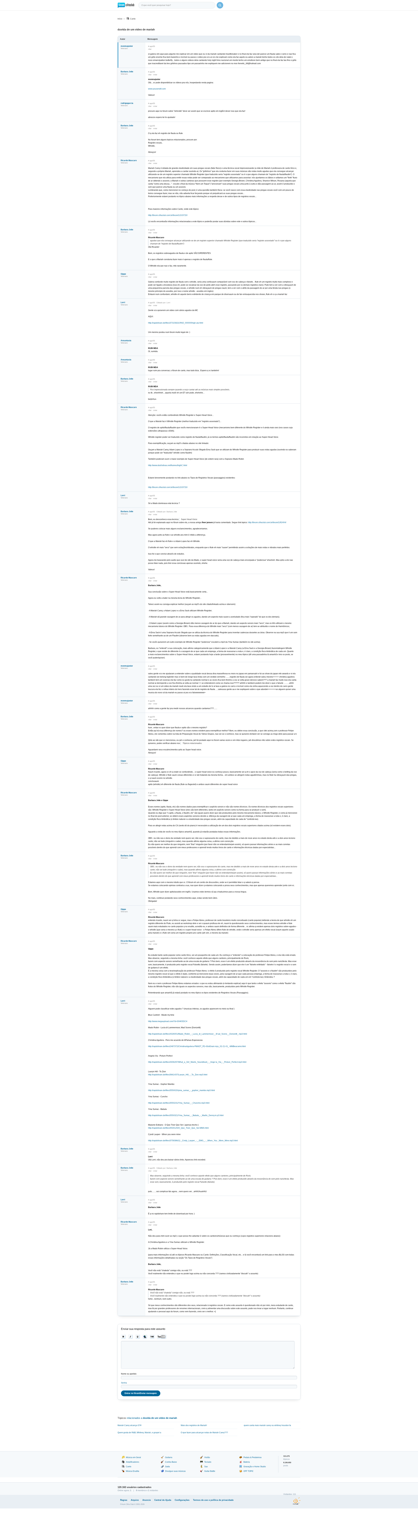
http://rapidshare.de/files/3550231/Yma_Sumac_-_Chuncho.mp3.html (178, 1103)
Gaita (167, 1466)
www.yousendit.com (157, 89)
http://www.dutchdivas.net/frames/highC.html (167, 465)
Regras (123, 1500)
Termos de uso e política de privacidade (213, 1500)
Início (120, 19)
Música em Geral (133, 1457)
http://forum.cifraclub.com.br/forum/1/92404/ (267, 522)
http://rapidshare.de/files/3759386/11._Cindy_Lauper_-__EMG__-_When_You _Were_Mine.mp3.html (193, 1140)
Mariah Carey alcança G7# (129, 1425)
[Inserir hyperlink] (145, 1336)
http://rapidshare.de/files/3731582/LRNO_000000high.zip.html (175, 323)
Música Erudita (132, 1471)
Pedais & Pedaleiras (252, 1457)
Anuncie (146, 1500)
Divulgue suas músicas (175, 1471)
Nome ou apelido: (129, 1374)
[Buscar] (220, 5)
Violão (207, 1457)
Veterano (124, 48)
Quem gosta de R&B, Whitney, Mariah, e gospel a (139, 1432)
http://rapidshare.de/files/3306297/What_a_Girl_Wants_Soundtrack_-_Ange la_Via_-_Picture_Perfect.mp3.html (197, 1062)
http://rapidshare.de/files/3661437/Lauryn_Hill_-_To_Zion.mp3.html (177, 1075)
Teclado (207, 1462)
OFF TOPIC (248, 1471)
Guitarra (168, 1457)
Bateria (246, 1462)
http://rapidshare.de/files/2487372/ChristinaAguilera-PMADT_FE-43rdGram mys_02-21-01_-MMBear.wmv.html (197, 1046)
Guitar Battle (209, 1471)
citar (150, 49)
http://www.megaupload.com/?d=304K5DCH (167, 1021)
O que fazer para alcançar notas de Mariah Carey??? (204, 1432)
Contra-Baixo (171, 1462)
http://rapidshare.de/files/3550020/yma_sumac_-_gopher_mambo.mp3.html (181, 1090)
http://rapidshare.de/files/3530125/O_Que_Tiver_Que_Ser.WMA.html (178, 1128)
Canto (133, 19)
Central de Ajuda (162, 1500)
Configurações (182, 1500)
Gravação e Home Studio (254, 1466)
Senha (124, 1383)
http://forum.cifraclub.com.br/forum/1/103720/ (167, 215)
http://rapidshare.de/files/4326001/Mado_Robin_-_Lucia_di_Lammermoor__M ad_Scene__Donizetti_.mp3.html (197, 1034)
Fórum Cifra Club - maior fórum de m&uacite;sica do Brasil (126, 5)
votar (155, 75)
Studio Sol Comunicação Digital (296, 1501)
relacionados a (152, 1418)
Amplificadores (132, 1462)
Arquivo (135, 1500)
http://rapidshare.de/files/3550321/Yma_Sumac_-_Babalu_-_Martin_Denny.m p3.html (186, 1115)
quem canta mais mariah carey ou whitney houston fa (267, 1425)
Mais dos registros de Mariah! (194, 1425)
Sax (206, 1466)
